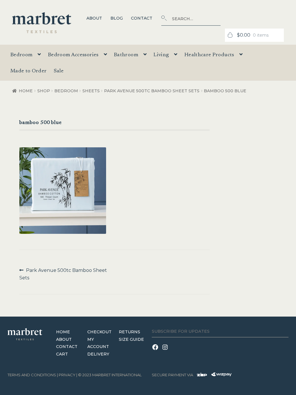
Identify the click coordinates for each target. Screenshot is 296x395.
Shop (43, 90)
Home (26, 90)
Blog (116, 18)
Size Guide (131, 339)
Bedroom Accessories (73, 55)
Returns (129, 331)
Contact (141, 18)
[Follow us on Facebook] (157, 350)
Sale (59, 71)
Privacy (67, 375)
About (94, 18)
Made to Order (28, 71)
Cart (62, 354)
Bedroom (66, 90)
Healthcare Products (209, 55)
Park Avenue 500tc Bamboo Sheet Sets (151, 90)
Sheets (91, 90)
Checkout (99, 331)
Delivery (98, 354)
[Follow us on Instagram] (166, 350)
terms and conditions (32, 375)
